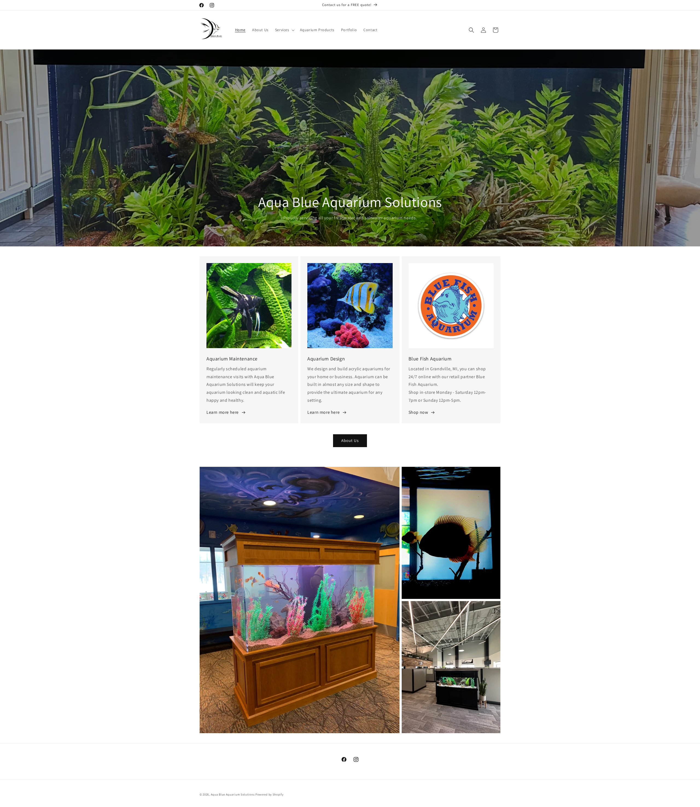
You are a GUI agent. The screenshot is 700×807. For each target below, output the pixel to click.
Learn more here (222, 412)
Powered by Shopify (269, 794)
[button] (284, 30)
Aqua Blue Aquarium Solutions (233, 794)
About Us (350, 440)
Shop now (418, 412)
